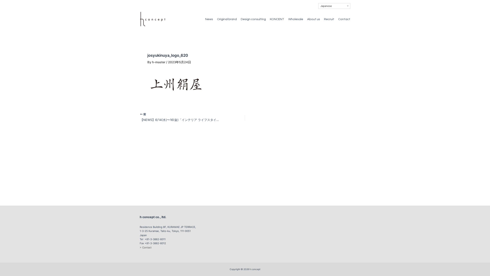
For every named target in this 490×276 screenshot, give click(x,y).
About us (313, 19)
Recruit (329, 19)
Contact (344, 19)
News (209, 19)
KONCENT (277, 19)
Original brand (227, 19)
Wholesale (295, 19)
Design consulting (253, 19)
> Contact (146, 247)
